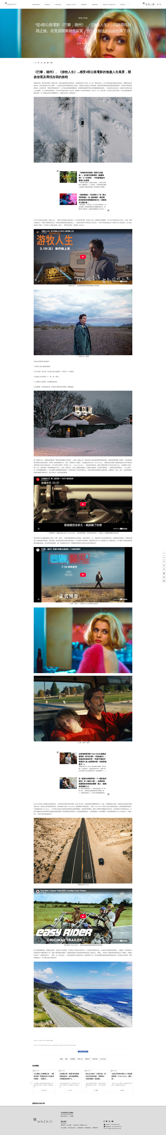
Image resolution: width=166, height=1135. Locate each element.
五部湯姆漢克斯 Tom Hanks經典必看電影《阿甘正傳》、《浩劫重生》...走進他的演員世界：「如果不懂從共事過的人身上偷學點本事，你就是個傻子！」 (92, 759)
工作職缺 (71, 1116)
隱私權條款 (87, 1127)
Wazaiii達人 (69, 1125)
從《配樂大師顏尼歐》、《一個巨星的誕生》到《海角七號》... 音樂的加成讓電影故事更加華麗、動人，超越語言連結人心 (92, 782)
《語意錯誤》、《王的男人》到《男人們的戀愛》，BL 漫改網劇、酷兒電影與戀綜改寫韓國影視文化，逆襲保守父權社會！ (92, 198)
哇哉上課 (76, 1125)
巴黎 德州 (95, 1059)
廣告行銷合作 (64, 1116)
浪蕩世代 (87, 1059)
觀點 (61, 1059)
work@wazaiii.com (115, 1124)
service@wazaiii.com (117, 1126)
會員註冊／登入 (83, 1125)
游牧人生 (80, 1059)
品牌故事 (63, 1125)
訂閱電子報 (95, 1127)
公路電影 (72, 1059)
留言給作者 (83, 1051)
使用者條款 (80, 1127)
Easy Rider (103, 1059)
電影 (66, 1059)
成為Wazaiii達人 (72, 1127)
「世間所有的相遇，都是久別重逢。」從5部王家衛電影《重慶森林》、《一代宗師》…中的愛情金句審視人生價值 (92, 176)
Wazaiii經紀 (63, 1127)
